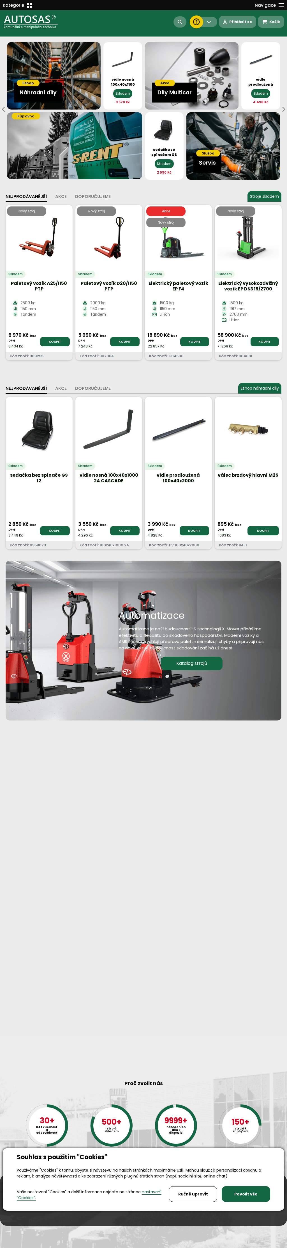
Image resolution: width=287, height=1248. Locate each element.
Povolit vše (246, 1194)
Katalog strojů (191, 663)
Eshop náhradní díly (260, 388)
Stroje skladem (264, 196)
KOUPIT (55, 341)
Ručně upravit (193, 1194)
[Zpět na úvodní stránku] (35, 22)
